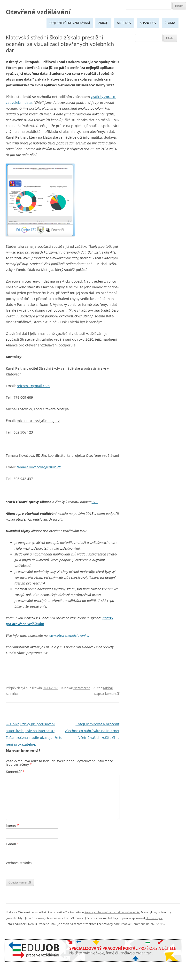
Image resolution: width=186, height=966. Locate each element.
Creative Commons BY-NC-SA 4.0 (141, 924)
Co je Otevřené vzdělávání (69, 23)
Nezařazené (81, 688)
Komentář (15, 771)
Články (170, 23)
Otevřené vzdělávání (38, 11)
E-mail (12, 844)
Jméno (12, 825)
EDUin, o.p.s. (154, 918)
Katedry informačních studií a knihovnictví (112, 912)
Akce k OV (124, 23)
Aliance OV (148, 23)
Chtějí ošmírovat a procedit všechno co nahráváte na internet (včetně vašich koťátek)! (92, 731)
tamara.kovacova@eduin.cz (39, 467)
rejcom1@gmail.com (33, 385)
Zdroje (103, 23)
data (28, 102)
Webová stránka (19, 863)
